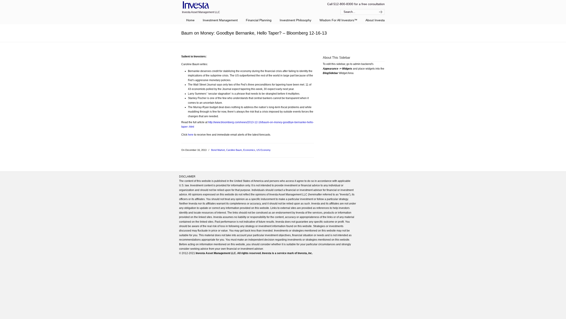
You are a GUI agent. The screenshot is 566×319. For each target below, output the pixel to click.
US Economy (263, 150)
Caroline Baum (234, 150)
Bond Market (218, 150)
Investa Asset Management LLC (195, 5)
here (190, 134)
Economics (249, 150)
